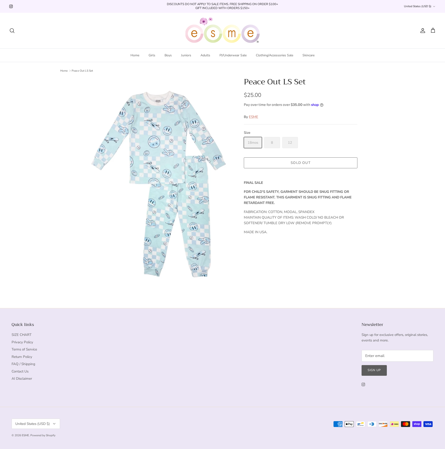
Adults (205, 55)
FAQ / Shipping (23, 364)
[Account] (422, 30)
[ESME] (222, 30)
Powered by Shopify (42, 435)
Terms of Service (24, 349)
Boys (168, 55)
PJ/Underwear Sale (233, 55)
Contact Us (20, 371)
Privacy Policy (22, 342)
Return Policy (22, 356)
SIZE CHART (22, 334)
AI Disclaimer (22, 378)
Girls (152, 55)
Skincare (308, 55)
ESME (253, 117)
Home (134, 55)
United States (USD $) (417, 6)
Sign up (374, 370)
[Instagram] (11, 6)
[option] (161, 184)
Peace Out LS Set (82, 71)
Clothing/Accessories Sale (274, 55)
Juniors (186, 55)
